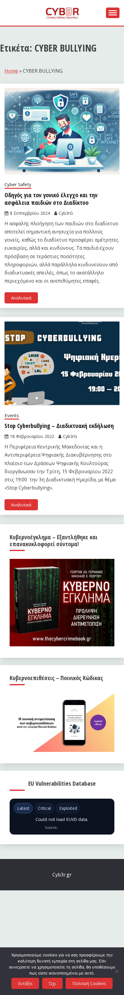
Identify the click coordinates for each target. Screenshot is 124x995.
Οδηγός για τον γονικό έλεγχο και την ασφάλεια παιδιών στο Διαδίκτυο (51, 199)
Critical (44, 808)
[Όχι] (116, 971)
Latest (23, 808)
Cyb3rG (66, 213)
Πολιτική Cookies (89, 983)
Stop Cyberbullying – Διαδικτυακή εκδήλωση (59, 426)
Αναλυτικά (21, 298)
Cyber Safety (18, 184)
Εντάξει (25, 983)
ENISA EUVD (68, 827)
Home (11, 71)
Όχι (52, 983)
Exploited (68, 808)
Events (12, 415)
